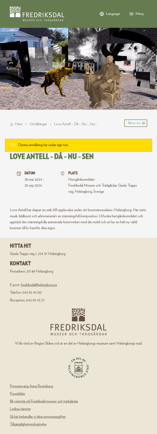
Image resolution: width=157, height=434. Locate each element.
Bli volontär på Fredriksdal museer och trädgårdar (44, 401)
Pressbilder (17, 394)
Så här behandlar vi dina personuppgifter (38, 417)
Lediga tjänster (20, 409)
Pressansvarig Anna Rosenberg (31, 386)
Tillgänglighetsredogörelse (28, 424)
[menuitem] (135, 124)
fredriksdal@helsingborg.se (39, 285)
